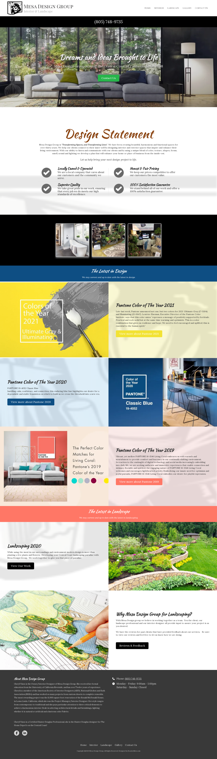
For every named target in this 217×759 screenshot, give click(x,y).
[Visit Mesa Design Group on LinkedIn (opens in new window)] (24, 733)
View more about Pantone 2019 (139, 481)
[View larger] (72, 240)
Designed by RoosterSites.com (129, 751)
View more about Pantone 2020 (31, 402)
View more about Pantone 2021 (139, 333)
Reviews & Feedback (132, 645)
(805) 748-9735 (133, 678)
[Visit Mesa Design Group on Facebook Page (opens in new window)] (16, 733)
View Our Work (21, 566)
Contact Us (108, 78)
